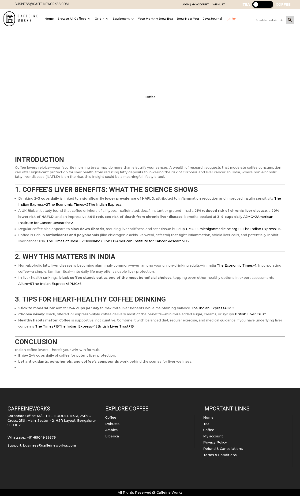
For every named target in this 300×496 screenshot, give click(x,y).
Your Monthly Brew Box (155, 18)
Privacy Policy (215, 442)
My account (213, 436)
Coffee (150, 97)
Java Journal (212, 18)
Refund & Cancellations (223, 449)
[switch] (262, 4)
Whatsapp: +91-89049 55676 (32, 437)
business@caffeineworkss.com (49, 445)
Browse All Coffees (71, 18)
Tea (206, 424)
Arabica (111, 430)
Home (49, 18)
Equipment (121, 18)
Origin (99, 18)
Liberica (112, 436)
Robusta (112, 424)
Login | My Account (195, 4)
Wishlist (219, 4)
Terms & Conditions (220, 455)
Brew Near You (188, 18)
